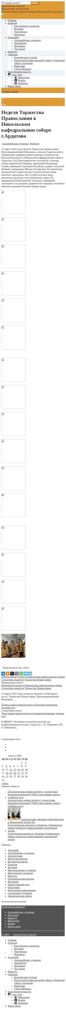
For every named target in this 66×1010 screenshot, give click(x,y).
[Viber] (17, 674)
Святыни (13, 54)
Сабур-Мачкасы (22, 69)
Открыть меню (9, 91)
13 (14, 769)
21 (18, 773)
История (18, 29)
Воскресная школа (18, 861)
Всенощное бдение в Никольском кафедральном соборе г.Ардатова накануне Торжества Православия (31, 687)
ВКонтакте (14, 920)
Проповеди (20, 43)
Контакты (19, 34)
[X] (12, 674)
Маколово (19, 66)
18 (7, 773)
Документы (20, 31)
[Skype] (26, 674)
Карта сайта (14, 86)
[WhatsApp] (21, 674)
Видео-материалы (17, 858)
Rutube (11, 923)
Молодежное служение (20, 873)
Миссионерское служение (22, 870)
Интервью (19, 46)
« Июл (4, 783)
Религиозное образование (22, 890)
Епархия (12, 23)
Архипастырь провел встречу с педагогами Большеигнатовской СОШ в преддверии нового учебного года (34, 803)
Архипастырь (15, 856)
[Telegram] (30, 674)
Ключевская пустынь (25, 57)
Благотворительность (19, 71)
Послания (19, 49)
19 (10, 773)
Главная (12, 20)
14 (18, 769)
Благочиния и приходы (26, 26)
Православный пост (19, 884)
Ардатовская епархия (13, 907)
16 (26, 769)
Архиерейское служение (27, 40)
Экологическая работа (20, 896)
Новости (12, 51)
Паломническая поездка (21, 879)
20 (14, 773)
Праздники (14, 887)
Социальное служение (20, 893)
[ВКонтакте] (3, 674)
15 (22, 769)
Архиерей (13, 37)
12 (10, 769)
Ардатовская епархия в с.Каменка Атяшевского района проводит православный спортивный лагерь (34, 836)
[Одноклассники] (8, 674)
